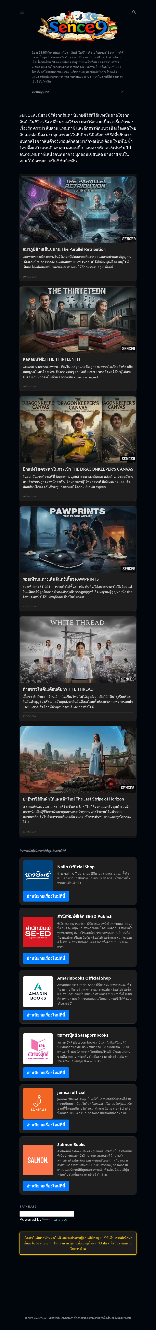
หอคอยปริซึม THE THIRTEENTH (51, 359)
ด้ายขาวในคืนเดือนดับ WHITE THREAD (58, 689)
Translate (58, 1219)
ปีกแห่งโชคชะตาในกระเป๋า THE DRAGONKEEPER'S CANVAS (78, 469)
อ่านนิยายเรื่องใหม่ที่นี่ (46, 896)
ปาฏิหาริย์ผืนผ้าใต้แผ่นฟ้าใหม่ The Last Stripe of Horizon (73, 798)
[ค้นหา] (134, 11)
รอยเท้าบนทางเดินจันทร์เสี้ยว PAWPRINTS (61, 579)
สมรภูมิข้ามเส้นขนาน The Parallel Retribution (64, 249)
